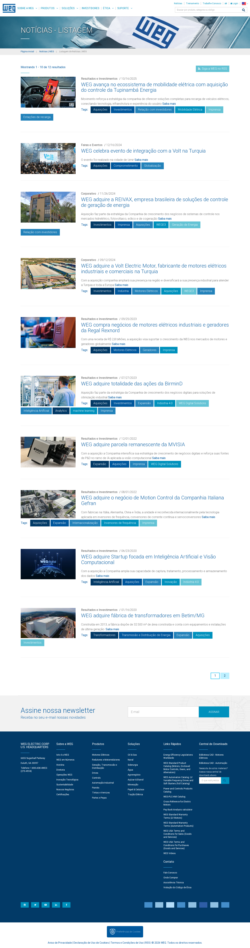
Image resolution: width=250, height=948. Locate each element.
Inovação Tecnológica (67, 779)
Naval (130, 760)
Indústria (123, 291)
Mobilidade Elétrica (190, 109)
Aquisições (100, 109)
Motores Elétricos (146, 291)
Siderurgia (133, 765)
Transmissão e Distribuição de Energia (146, 635)
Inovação (171, 582)
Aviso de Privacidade (60, 942)
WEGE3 (161, 224)
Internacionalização (85, 523)
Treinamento (192, 3)
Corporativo (88, 193)
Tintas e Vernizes (101, 792)
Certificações (62, 794)
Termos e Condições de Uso (127, 942)
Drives (95, 773)
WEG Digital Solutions (192, 403)
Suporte (123, 8)
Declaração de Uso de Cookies (91, 942)
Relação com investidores (155, 109)
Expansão (144, 403)
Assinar (214, 711)
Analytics (61, 410)
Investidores (90, 8)
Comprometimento (126, 165)
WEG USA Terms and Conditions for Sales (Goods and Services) (177, 834)
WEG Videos (169, 853)
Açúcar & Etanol (135, 779)
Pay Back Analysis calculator (177, 809)
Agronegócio (134, 774)
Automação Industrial (103, 783)
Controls (96, 778)
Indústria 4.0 (165, 403)
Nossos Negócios (65, 789)
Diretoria (60, 770)
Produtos (48, 8)
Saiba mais (169, 103)
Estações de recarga (37, 117)
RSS (147, 942)
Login (235, 3)
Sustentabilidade (64, 784)
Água (130, 770)
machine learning (83, 410)
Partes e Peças (99, 798)
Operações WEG (64, 774)
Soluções (68, 8)
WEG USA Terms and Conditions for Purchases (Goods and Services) (176, 845)
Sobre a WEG (25, 8)
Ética (106, 8)
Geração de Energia (185, 224)
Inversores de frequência (120, 523)
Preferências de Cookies (128, 931)
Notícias (178, 3)
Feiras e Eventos (91, 145)
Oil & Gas (132, 755)
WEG (8, 8)
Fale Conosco (170, 872)
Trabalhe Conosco (212, 3)
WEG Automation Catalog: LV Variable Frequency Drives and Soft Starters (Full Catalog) (178, 780)
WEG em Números (65, 760)
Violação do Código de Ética (177, 887)
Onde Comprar (170, 877)
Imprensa (214, 109)
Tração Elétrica (135, 794)
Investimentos (123, 109)
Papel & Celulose (136, 789)
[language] (245, 3)
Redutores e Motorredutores (106, 760)
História (60, 765)
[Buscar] (243, 10)
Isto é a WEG (62, 755)
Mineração (133, 784)
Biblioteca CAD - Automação (213, 763)
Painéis (95, 787)
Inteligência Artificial (36, 410)
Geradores (149, 350)
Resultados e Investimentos (99, 78)
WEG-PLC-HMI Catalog (174, 796)
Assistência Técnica (173, 882)
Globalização (152, 165)
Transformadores (104, 635)
